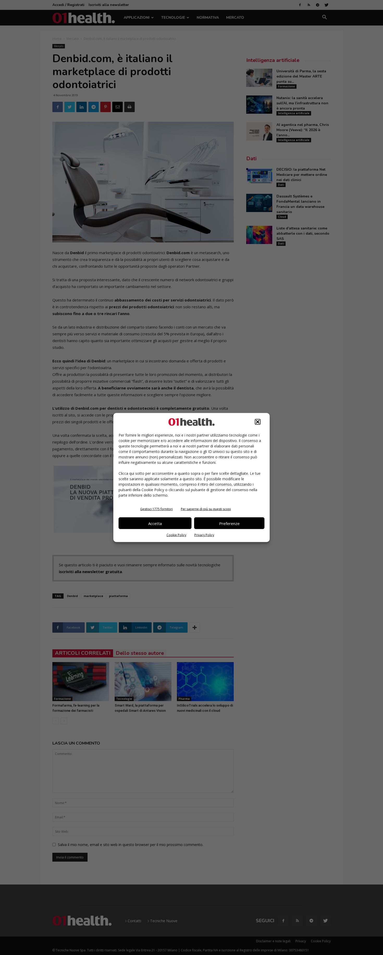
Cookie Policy (176, 535)
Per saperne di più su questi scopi (206, 509)
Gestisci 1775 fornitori (156, 509)
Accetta (155, 523)
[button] (257, 422)
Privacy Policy (204, 535)
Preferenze (229, 523)
